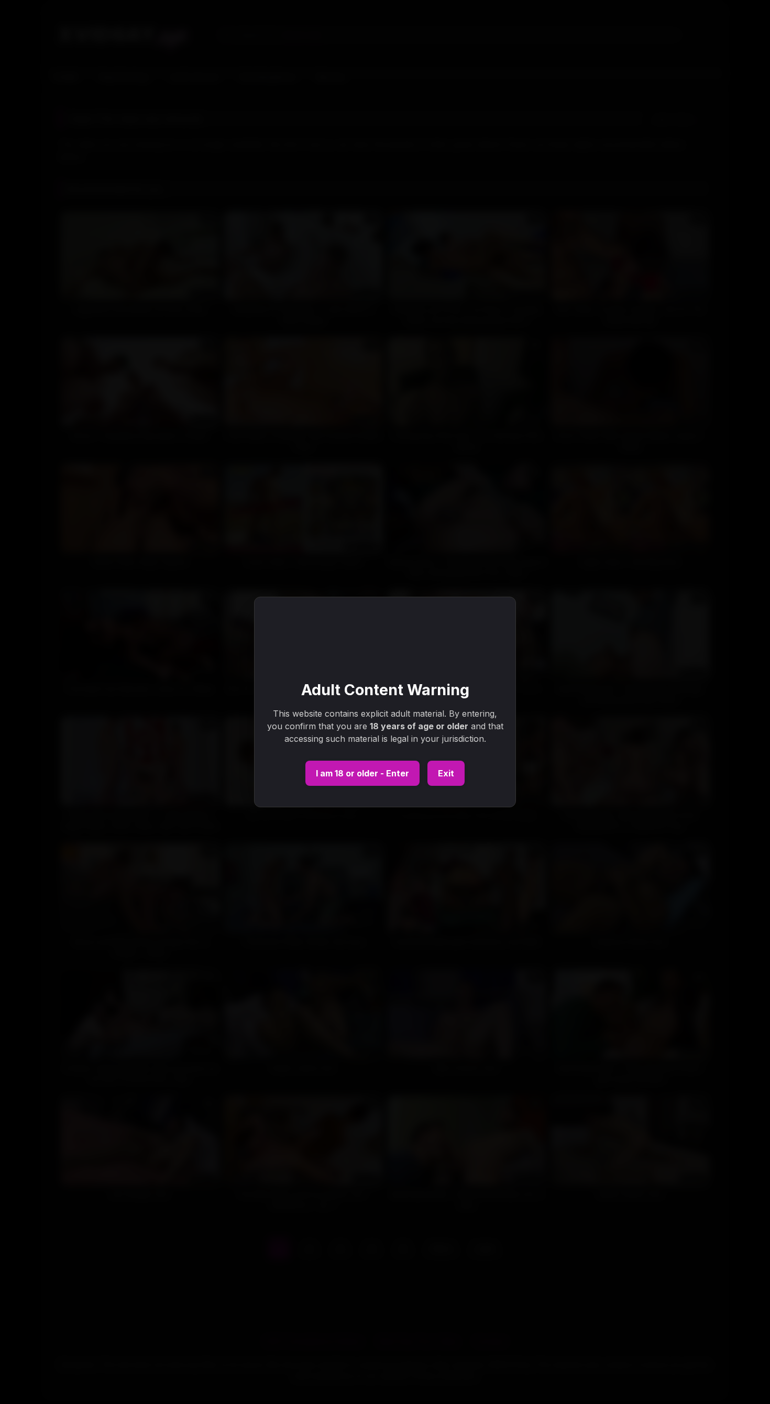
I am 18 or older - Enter (362, 773)
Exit (446, 773)
